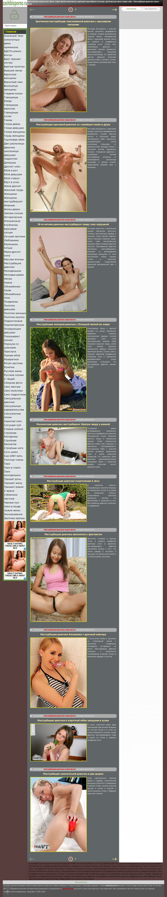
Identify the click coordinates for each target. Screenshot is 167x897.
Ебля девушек (13, 174)
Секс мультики (13, 391)
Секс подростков (15, 395)
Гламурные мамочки (11, 107)
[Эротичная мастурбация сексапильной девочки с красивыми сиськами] (58, 70)
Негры (8, 279)
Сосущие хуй (12, 425)
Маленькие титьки (11, 246)
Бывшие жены (13, 71)
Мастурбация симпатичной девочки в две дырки (73, 774)
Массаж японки (14, 259)
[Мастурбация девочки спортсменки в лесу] (58, 503)
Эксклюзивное (13, 514)
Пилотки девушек (9, 307)
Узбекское (10, 495)
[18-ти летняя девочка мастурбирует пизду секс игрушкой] (58, 269)
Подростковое (13, 321)
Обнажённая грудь (12, 288)
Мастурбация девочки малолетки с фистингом (73, 534)
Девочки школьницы (11, 149)
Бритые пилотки (14, 67)
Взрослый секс (13, 82)
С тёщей (9, 379)
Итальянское (12, 221)
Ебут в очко (11, 182)
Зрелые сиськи (13, 213)
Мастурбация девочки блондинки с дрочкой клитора (73, 635)
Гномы (8, 120)
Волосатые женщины (11, 88)
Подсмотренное (14, 325)
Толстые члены (13, 460)
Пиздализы (11, 302)
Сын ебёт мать (13, 456)
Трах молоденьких (12, 473)
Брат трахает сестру (12, 61)
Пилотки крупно (14, 317)
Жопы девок (12, 209)
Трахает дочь (12, 479)
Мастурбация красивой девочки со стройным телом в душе (73, 125)
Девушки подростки (10, 157)
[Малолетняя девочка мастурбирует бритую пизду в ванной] (58, 447)
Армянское (11, 47)
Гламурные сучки (11, 114)
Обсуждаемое (150, 9)
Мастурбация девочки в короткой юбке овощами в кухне (73, 721)
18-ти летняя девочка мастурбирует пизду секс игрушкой (73, 224)
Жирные (9, 205)
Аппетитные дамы (11, 42)
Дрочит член (12, 167)
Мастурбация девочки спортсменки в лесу (73, 481)
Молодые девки (14, 275)
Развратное (11, 359)
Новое (8, 283)
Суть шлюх (11, 452)
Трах (7, 464)
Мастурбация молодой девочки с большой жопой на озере (73, 324)
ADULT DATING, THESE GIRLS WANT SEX (15, 546)
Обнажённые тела (12, 296)
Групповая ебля (14, 140)
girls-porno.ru (67, 888)
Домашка (10, 163)
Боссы (8, 55)
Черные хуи (11, 503)
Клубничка (11, 225)
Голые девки (12, 124)
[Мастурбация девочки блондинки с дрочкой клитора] (58, 672)
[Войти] (14, 15)
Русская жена (13, 371)
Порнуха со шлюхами (11, 346)
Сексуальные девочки (12, 400)
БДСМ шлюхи (12, 51)
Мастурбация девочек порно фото (60, 17)
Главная (11, 32)
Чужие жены (12, 510)
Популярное (131, 9)
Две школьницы (14, 144)
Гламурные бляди (11, 99)
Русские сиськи (14, 375)
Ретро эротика (13, 363)
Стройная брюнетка (10, 442)
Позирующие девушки (12, 331)
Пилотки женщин (15, 313)
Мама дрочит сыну (12, 254)
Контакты (81, 882)
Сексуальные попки (12, 416)
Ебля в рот (11, 170)
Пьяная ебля (12, 355)
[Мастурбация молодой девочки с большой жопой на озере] (58, 369)
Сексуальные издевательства (14, 408)
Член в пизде (12, 507)
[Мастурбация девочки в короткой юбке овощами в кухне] (58, 742)
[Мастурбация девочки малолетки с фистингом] (58, 580)
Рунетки (9, 367)
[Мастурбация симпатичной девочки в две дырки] (58, 814)
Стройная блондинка (11, 435)
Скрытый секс (13, 421)
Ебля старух (12, 178)
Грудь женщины (14, 136)
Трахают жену (13, 483)
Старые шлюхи (13, 429)
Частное (9, 499)
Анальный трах (13, 36)
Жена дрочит (12, 186)
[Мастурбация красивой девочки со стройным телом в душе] (58, 170)
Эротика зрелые (14, 518)
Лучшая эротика (14, 236)
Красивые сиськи (10, 231)
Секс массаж (12, 387)
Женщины (10, 194)
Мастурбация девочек (12, 265)
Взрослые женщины (10, 76)
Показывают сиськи (12, 338)
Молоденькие (12, 271)
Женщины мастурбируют (13, 200)
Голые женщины (14, 132)
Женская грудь (13, 190)
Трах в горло (12, 468)
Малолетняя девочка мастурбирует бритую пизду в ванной (73, 424)
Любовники (11, 240)
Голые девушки (14, 128)
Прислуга (10, 352)
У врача (9, 491)
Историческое (13, 217)
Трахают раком (13, 487)
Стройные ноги (13, 448)
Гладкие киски (13, 93)
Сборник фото (13, 383)
